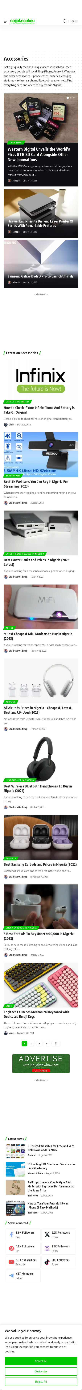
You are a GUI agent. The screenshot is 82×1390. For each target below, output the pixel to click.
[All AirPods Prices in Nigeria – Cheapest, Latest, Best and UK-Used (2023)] (41, 680)
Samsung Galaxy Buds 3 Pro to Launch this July (40, 276)
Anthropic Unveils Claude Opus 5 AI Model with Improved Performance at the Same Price (51, 1186)
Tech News (16, 142)
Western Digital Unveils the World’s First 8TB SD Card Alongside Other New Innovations (39, 154)
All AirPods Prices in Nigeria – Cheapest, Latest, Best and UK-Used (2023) (38, 710)
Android (58, 71)
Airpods (11, 702)
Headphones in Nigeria (20, 780)
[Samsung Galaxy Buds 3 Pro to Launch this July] (41, 264)
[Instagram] (59, 1248)
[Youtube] (23, 1262)
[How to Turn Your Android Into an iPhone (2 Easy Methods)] (15, 1208)
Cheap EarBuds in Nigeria (21, 928)
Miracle (16, 180)
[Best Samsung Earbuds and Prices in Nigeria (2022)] (41, 837)
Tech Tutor (33, 1212)
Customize (41, 1371)
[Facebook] (23, 1234)
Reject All (41, 1381)
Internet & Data (35, 1173)
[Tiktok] (59, 1262)
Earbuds (11, 858)
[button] (7, 21)
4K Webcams (13, 476)
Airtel (9, 628)
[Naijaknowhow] (22, 21)
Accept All (41, 1361)
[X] (59, 1234)
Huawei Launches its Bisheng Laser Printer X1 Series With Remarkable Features (40, 223)
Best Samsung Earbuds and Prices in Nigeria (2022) (40, 864)
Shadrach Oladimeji (18, 502)
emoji (9, 1006)
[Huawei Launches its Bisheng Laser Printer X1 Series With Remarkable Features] (41, 213)
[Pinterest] (23, 1248)
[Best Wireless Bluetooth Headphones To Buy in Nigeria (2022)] (41, 759)
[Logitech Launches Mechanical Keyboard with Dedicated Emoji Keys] (41, 985)
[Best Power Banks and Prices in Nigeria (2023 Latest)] (41, 533)
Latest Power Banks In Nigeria (25, 554)
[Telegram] (23, 1275)
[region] (41, 1357)
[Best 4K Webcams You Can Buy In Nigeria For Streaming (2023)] (41, 454)
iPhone (48, 71)
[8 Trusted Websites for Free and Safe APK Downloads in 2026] (15, 1151)
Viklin (11, 424)
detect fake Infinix (17, 402)
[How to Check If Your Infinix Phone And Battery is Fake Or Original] (41, 380)
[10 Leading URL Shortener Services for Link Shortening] (15, 1169)
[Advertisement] (41, 37)
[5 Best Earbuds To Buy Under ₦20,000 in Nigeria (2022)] (41, 906)
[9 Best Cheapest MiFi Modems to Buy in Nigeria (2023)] (41, 607)
